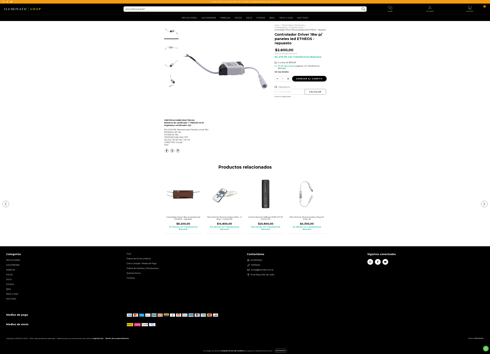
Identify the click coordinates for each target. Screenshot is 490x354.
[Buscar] (363, 9)
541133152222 (256, 260)
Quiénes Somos (134, 273)
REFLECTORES (189, 18)
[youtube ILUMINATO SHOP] (11, 2)
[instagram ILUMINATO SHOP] (4, 2)
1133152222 (255, 265)
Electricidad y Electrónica (293, 25)
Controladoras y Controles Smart (289, 27)
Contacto (131, 278)
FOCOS (238, 18)
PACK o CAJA (286, 18)
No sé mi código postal (283, 96)
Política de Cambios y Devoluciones (142, 268)
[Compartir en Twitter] (172, 152)
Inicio (277, 25)
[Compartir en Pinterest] (178, 152)
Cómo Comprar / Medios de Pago (142, 263)
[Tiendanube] (476, 338)
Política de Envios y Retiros (139, 258)
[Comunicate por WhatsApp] (486, 348)
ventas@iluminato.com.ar (262, 270)
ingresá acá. (98, 338)
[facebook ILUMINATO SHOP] (8, 2)
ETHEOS (261, 18)
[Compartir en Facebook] (167, 152)
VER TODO (302, 18)
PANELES (225, 18)
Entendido (281, 351)
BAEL (272, 18)
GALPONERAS (208, 18)
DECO (249, 18)
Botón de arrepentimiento (117, 338)
